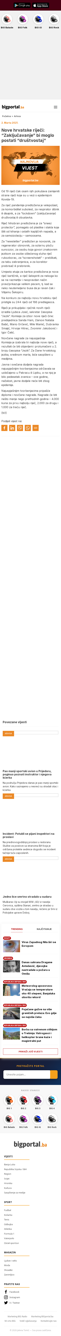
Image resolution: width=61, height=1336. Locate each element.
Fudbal (7, 1210)
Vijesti (8, 1156)
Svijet (6, 1178)
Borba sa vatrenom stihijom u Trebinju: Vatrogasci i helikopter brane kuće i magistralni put (39, 1035)
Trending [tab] (17, 929)
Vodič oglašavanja (28, 1320)
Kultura (8, 1187)
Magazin (10, 1252)
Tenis (6, 1219)
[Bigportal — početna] (13, 107)
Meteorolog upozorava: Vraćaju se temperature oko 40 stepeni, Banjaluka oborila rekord (38, 991)
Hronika (8, 1183)
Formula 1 (9, 1233)
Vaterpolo (9, 1238)
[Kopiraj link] (36, 428)
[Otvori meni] (55, 107)
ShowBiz (8, 1270)
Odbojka (8, 1224)
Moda (7, 1265)
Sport (8, 1202)
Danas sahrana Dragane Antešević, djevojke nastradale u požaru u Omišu (37, 968)
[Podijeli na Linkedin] (12, 428)
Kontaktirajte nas (49, 1320)
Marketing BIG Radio (17, 1316)
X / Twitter (14, 1302)
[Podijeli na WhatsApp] (28, 428)
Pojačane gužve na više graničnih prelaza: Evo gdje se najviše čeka (39, 1013)
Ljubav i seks (10, 1260)
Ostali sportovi (11, 1243)
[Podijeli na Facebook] (4, 428)
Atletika (8, 1228)
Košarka (8, 1214)
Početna (6, 116)
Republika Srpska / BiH (15, 1169)
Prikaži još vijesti (31, 1051)
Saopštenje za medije (14, 1192)
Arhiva (17, 116)
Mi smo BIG (10, 1320)
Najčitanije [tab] (44, 929)
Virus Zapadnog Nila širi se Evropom (39, 944)
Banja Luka (9, 1164)
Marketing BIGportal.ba (42, 1316)
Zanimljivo (9, 1274)
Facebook (14, 1291)
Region (7, 1173)
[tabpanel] (30, 994)
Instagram (14, 1297)
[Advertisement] (30, 66)
